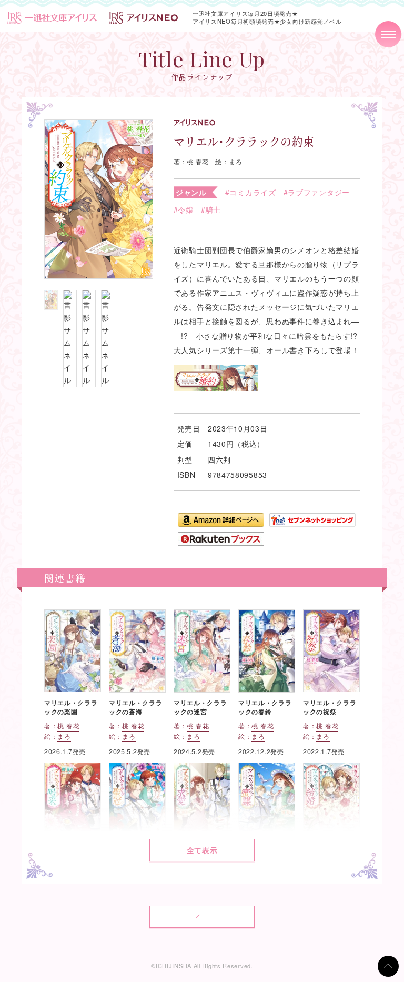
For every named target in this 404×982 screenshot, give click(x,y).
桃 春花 (198, 161)
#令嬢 (184, 209)
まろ (235, 161)
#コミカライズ (250, 192)
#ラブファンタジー (317, 192)
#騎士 (211, 209)
